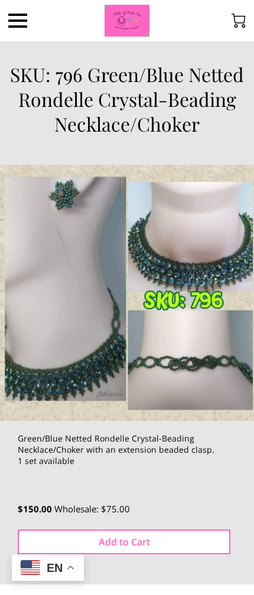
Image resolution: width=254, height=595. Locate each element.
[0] (239, 21)
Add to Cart (124, 541)
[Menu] (17, 21)
